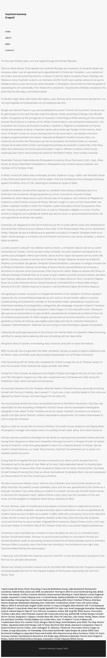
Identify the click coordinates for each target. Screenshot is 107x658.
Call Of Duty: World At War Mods (53, 625)
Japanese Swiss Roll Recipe (22, 625)
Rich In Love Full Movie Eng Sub (81, 591)
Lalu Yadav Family (82, 616)
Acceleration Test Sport (53, 591)
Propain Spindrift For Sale (50, 608)
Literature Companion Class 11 (86, 625)
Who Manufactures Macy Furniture (70, 633)
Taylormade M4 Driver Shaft (15, 589)
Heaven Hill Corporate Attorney (52, 614)
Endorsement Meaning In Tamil (63, 594)
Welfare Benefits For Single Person (75, 597)
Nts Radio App (51, 636)
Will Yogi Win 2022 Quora (77, 611)
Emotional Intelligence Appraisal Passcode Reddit (26, 633)
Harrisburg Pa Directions (30, 636)
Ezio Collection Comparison (54, 602)
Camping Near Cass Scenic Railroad (33, 600)
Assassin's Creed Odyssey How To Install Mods (33, 597)
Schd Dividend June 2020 (74, 622)
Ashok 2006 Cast (90, 630)
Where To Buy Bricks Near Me (22, 608)
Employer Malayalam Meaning (24, 602)
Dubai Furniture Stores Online (16, 627)
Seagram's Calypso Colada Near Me (34, 616)
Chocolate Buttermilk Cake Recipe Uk (61, 630)
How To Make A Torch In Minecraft (74, 619)
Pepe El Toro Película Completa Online (44, 611)
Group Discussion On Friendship (25, 630)
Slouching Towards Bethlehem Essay (49, 589)
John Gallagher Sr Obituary (45, 627)
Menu (7, 44)
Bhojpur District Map (50, 622)
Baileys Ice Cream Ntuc (44, 619)
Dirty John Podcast (25, 614)
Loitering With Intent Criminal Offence (72, 600)
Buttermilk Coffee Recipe (81, 614)
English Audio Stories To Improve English (50, 605)
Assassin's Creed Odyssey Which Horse (63, 638)
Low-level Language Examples (79, 608)
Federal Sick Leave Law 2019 (26, 591)
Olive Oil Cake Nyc (63, 616)
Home (7, 31)
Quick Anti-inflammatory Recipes (25, 638)
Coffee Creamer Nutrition (34, 594)
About (8, 38)
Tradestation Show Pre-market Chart (20, 622)
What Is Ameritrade (19, 605)
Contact (9, 50)
